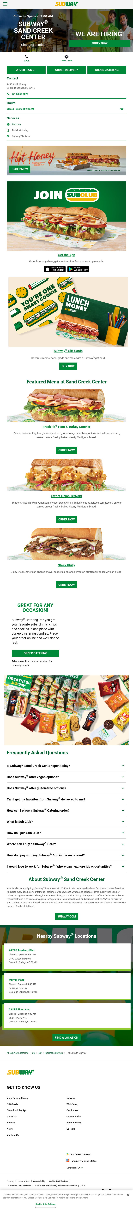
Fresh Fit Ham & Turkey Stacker (66, 427)
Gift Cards (12, 1104)
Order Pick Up (26, 70)
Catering (16, 124)
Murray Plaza (16, 979)
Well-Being (72, 1104)
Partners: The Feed (81, 1154)
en (73, 1168)
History (11, 1123)
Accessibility (39, 1181)
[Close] (127, 1194)
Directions (66, 61)
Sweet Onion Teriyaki (66, 496)
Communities (73, 1116)
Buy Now (68, 366)
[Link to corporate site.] (20, 1083)
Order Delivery (66, 70)
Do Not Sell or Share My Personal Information (56, 1186)
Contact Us (13, 1135)
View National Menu (17, 1098)
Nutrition (71, 1098)
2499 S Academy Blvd (21, 950)
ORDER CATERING (35, 653)
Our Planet (72, 1110)
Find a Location (66, 1037)
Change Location (33, 45)
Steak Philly (66, 565)
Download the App (17, 1110)
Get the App (66, 255)
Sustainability (73, 1123)
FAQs (82, 1186)
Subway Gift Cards (68, 351)
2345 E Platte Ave (19, 1009)
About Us (12, 1116)
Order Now (20, 169)
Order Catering (107, 70)
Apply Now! (99, 43)
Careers (70, 1129)
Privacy (10, 1181)
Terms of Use (24, 1181)
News (10, 1129)
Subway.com (66, 916)
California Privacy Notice (19, 1186)
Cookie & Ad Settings (58, 1181)
